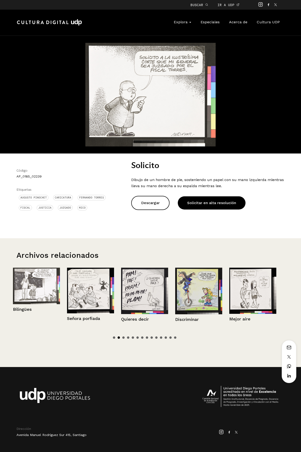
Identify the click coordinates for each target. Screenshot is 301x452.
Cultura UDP (268, 22)
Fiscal (25, 207)
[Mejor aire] (213, 291)
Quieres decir (96, 319)
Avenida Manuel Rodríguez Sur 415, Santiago (51, 435)
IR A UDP (227, 5)
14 (175, 337)
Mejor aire (200, 318)
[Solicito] (150, 94)
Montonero (255, 315)
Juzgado (65, 207)
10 (156, 337)
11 (161, 337)
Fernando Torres (91, 197)
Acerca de (238, 22)
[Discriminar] (159, 291)
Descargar (150, 203)
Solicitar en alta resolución (211, 203)
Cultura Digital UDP (49, 25)
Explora (181, 22)
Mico (82, 207)
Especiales (210, 22)
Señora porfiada (44, 318)
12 (166, 337)
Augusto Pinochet (33, 197)
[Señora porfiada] (51, 290)
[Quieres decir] (105, 291)
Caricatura (63, 197)
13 (170, 337)
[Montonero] (267, 289)
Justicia (44, 207)
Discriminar (147, 319)
